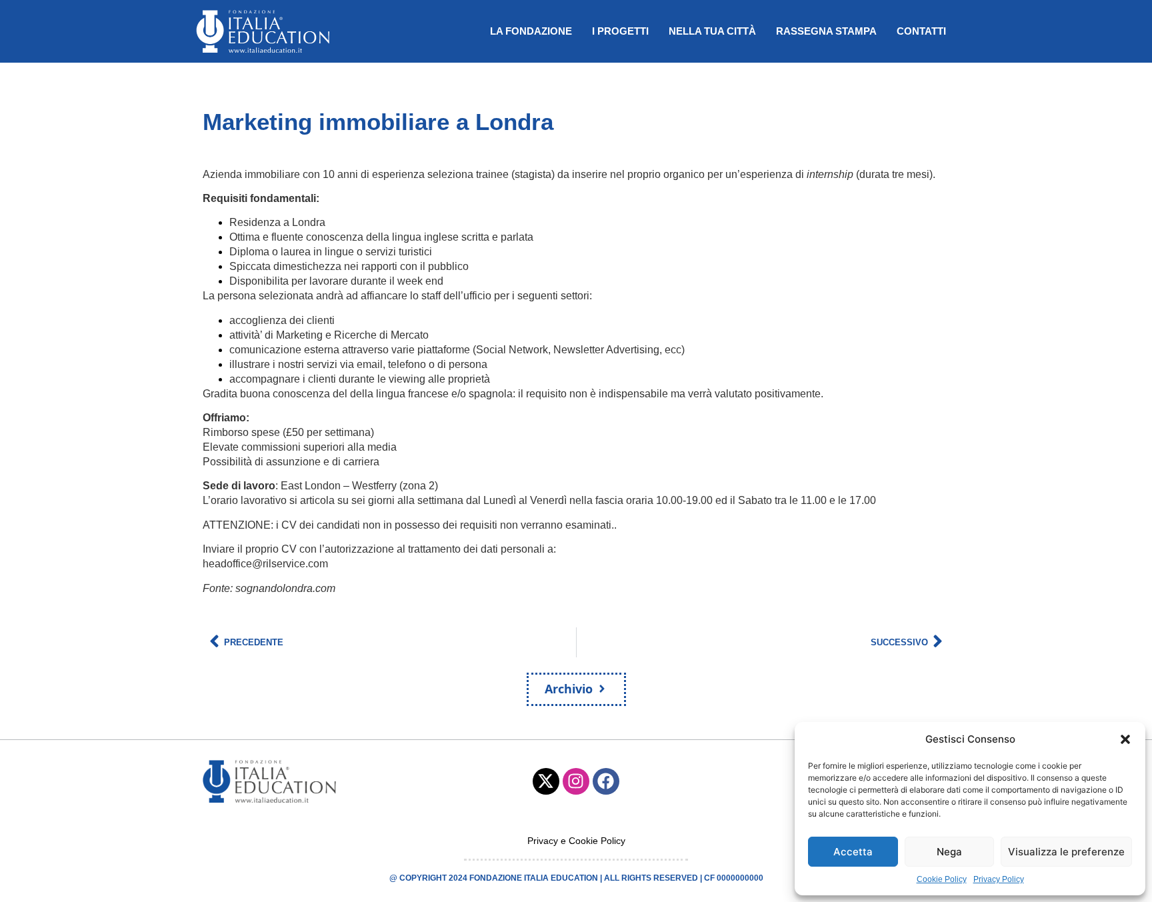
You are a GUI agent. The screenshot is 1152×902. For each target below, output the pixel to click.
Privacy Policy (998, 879)
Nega (949, 851)
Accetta (853, 851)
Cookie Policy (942, 879)
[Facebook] (606, 781)
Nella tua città (712, 31)
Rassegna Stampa (826, 31)
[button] (1125, 739)
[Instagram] (576, 781)
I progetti (620, 31)
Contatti (921, 31)
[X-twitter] (546, 781)
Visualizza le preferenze (1066, 851)
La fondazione (531, 31)
